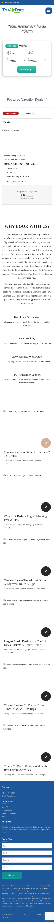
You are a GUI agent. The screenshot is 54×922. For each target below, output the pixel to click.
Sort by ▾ (29, 113)
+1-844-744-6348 (8, 793)
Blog (3, 816)
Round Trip (11, 46)
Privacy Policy (7, 810)
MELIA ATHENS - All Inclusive (22, 164)
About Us (5, 807)
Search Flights (27, 69)
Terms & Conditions (9, 813)
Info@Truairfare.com (12, 2)
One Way (23, 46)
